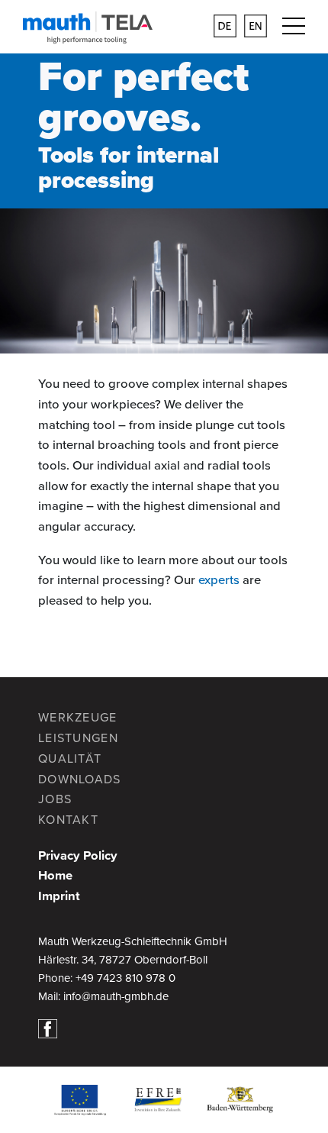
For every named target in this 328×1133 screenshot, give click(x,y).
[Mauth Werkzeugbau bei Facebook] (51, 1027)
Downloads (79, 779)
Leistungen (78, 738)
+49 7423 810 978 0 (125, 978)
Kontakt (68, 820)
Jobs (55, 799)
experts (219, 580)
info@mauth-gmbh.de (116, 996)
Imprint (59, 896)
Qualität (69, 759)
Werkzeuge (77, 717)
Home (55, 875)
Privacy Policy (77, 855)
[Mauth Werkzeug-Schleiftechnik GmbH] (88, 33)
